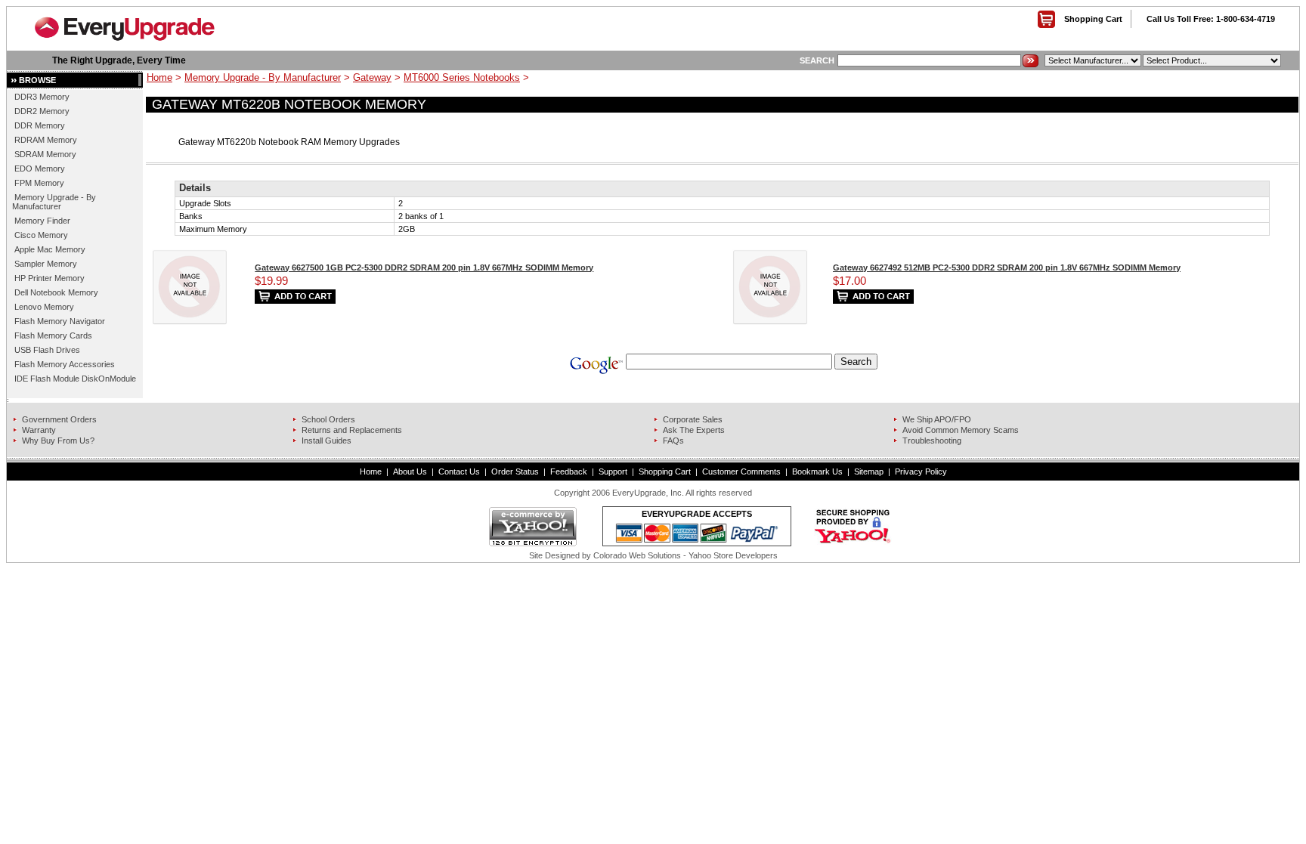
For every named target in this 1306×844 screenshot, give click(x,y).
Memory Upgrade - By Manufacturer (54, 202)
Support (613, 471)
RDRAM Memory (45, 139)
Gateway (372, 77)
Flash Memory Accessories (64, 364)
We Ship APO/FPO (936, 419)
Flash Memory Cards (53, 335)
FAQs (673, 440)
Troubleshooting (931, 440)
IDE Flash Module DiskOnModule (75, 378)
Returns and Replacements (352, 429)
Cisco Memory (41, 235)
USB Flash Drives (47, 349)
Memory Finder (42, 220)
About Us (410, 471)
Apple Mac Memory (49, 249)
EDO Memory (39, 168)
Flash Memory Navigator (59, 321)
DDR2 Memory (42, 111)
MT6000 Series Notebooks (462, 77)
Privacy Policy (921, 471)
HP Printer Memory (49, 278)
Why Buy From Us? (58, 440)
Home (159, 77)
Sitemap (869, 471)
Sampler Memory (45, 263)
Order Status (515, 471)
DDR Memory (39, 125)
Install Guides (326, 440)
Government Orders (59, 419)
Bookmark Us (817, 471)
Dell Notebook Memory (56, 292)
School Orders (328, 419)
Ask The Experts (694, 429)
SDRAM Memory (45, 154)
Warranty (39, 429)
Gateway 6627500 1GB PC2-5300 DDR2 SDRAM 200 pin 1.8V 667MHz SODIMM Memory (424, 267)
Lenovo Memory (44, 306)
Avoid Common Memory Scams (960, 429)
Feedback (568, 471)
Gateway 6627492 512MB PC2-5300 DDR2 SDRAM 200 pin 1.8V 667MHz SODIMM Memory (1007, 267)
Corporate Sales (693, 419)
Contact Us (459, 471)
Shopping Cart (1093, 18)
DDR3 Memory (42, 96)
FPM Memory (39, 182)
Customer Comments (741, 471)
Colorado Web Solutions (637, 555)
